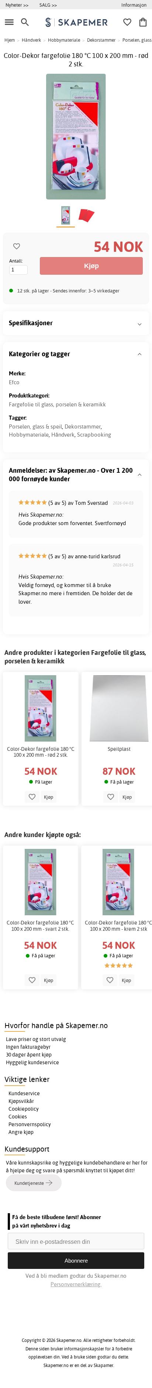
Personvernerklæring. (76, 1284)
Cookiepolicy (23, 1109)
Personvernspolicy (29, 1124)
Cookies (17, 1116)
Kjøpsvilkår (21, 1101)
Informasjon (133, 5)
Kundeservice (24, 1093)
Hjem (9, 40)
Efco (14, 382)
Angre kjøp (21, 1132)
